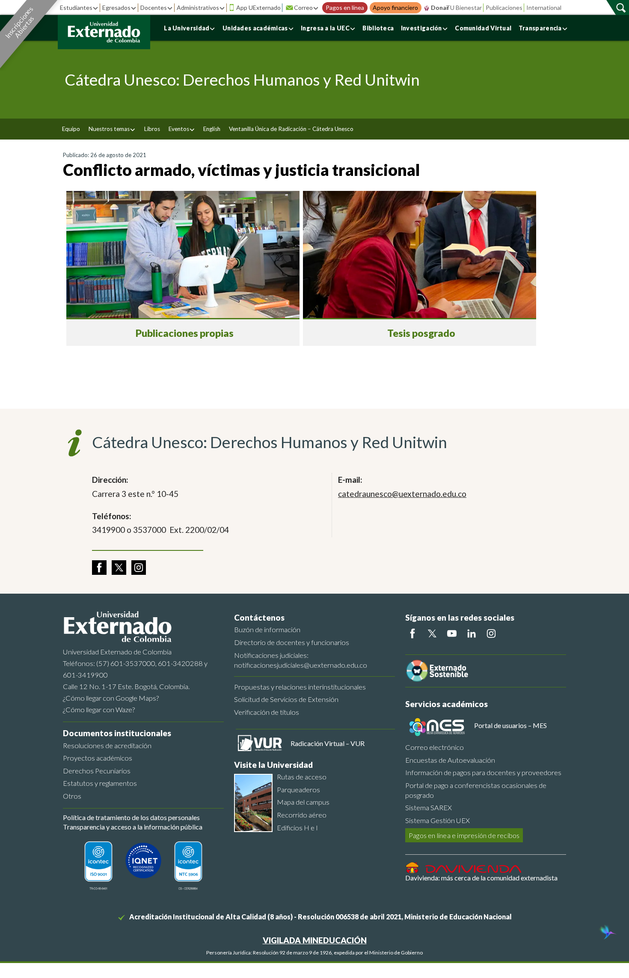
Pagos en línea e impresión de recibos (464, 835)
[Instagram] (491, 633)
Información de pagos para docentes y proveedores (483, 772)
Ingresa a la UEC (325, 28)
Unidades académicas (255, 28)
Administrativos (198, 7)
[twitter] (119, 567)
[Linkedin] (471, 633)
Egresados (116, 7)
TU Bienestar (464, 7)
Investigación (421, 28)
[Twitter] (432, 633)
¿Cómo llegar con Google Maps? (111, 698)
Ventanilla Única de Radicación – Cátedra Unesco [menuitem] (291, 128)
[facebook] (99, 567)
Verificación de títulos (266, 712)
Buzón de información (267, 629)
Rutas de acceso (301, 777)
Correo (303, 7)
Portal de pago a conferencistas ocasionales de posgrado (475, 790)
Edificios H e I (297, 827)
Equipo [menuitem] (71, 128)
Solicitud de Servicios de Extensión (286, 699)
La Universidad (186, 28)
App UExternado (258, 7)
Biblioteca (378, 28)
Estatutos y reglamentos (100, 783)
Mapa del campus (303, 802)
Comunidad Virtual (483, 28)
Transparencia (540, 28)
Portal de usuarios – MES (510, 725)
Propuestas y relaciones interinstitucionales (300, 687)
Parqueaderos (298, 789)
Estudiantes (76, 7)
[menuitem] (112, 129)
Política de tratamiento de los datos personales (131, 817)
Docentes (153, 7)
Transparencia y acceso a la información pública (132, 827)
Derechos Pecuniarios (97, 771)
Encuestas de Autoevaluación (450, 760)
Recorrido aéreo (301, 815)
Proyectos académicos (97, 758)
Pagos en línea (345, 8)
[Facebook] (412, 633)
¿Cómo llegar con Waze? (99, 709)
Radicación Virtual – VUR (328, 743)
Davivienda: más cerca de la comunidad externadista (481, 878)
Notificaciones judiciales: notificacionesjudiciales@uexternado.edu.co (300, 660)
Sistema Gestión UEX (437, 820)
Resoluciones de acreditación (107, 745)
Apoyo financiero (395, 8)
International (543, 7)
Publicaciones (504, 7)
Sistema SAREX (428, 807)
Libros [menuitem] (152, 128)
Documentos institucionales (117, 733)
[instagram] (138, 567)
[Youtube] (452, 633)
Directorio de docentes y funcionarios (291, 642)
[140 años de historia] (606, 933)
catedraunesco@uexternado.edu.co (402, 494)
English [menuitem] (211, 128)
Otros (72, 796)
